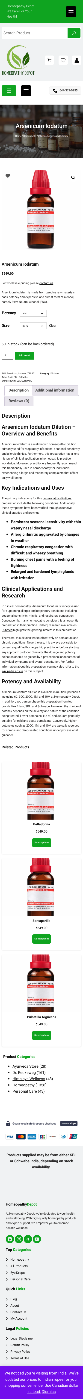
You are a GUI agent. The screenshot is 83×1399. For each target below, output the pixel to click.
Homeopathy (29, 136)
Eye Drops (17, 1272)
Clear (52, 325)
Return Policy (19, 1345)
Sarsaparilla (41, 921)
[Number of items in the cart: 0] (49, 60)
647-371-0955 (68, 90)
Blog (13, 1299)
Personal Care (20, 1279)
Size (5, 325)
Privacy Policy (20, 1351)
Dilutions (42, 136)
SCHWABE (26, 380)
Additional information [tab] (54, 390)
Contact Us (18, 1312)
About (14, 1305)
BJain (10, 377)
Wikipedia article (12, 671)
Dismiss (49, 1392)
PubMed (7, 630)
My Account (18, 1318)
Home (18, 136)
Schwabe (23, 377)
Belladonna (41, 824)
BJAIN (12, 380)
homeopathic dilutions (57, 498)
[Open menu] (71, 11)
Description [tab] (19, 390)
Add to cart (24, 355)
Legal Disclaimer (22, 1338)
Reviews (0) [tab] (19, 401)
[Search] (74, 33)
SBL (16, 377)
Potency (9, 313)
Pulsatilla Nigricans (41, 1017)
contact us (46, 283)
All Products (19, 1266)
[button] (73, 178)
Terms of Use (19, 1358)
